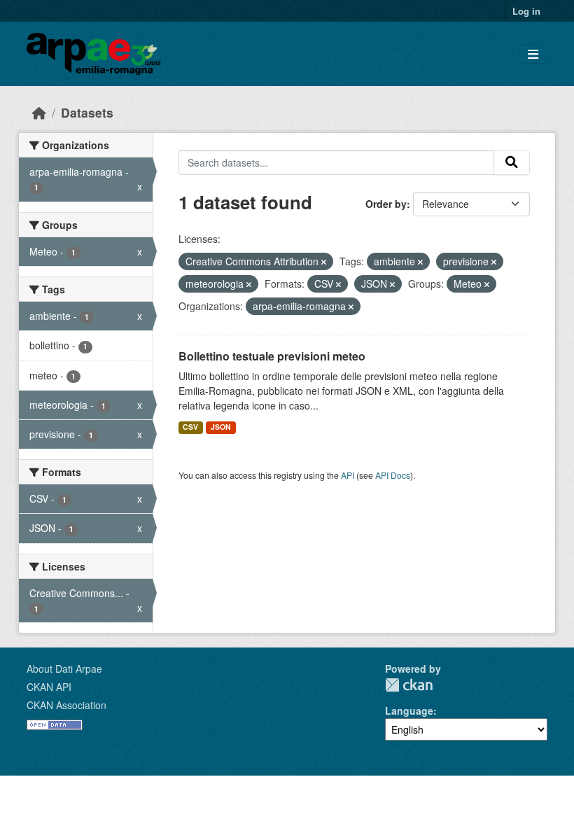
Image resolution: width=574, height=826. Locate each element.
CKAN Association (66, 705)
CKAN (409, 685)
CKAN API (49, 687)
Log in (526, 11)
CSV (190, 426)
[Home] (39, 112)
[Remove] (323, 261)
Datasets (87, 112)
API (347, 475)
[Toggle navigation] (533, 54)
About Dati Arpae (64, 669)
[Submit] (511, 162)
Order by (386, 204)
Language (409, 711)
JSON (221, 426)
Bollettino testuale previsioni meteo (271, 356)
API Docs (392, 475)
